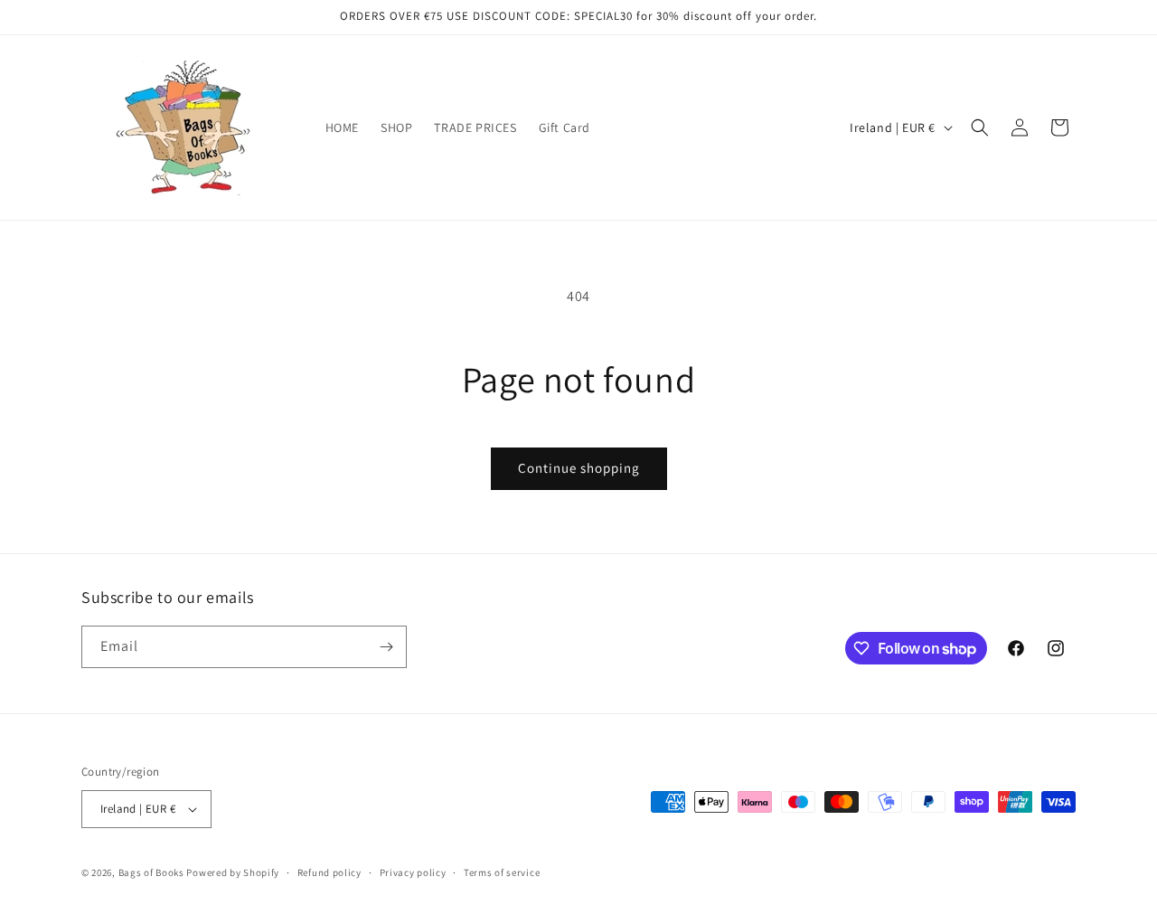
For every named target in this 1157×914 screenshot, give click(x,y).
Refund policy (329, 872)
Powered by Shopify (232, 872)
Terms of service (502, 872)
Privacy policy (413, 872)
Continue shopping (579, 467)
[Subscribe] (386, 647)
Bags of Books (151, 872)
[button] (980, 127)
